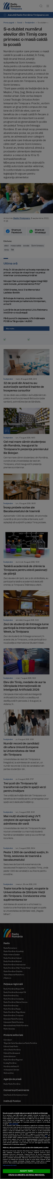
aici (46, 1135)
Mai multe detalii (13, 1123)
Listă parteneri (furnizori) (9, 1165)
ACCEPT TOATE (26, 1171)
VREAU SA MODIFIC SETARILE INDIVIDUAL (26, 1175)
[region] (26, 1142)
